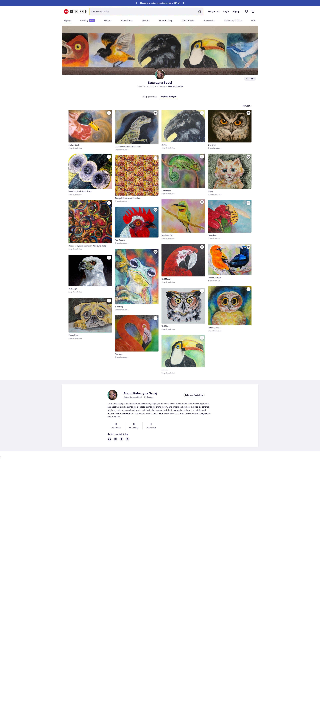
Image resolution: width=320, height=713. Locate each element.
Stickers (108, 20)
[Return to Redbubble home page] (75, 11)
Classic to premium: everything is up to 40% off (160, 3)
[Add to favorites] (109, 113)
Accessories (209, 20)
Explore (67, 20)
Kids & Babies (188, 20)
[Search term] (199, 11)
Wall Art (146, 20)
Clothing (87, 20)
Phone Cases (127, 20)
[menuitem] (67, 20)
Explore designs (168, 96)
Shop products (150, 96)
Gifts (253, 20)
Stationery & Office (233, 20)
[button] (160, 3)
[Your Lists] (247, 11)
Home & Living (165, 20)
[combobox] (146, 11)
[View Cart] (253, 11)
